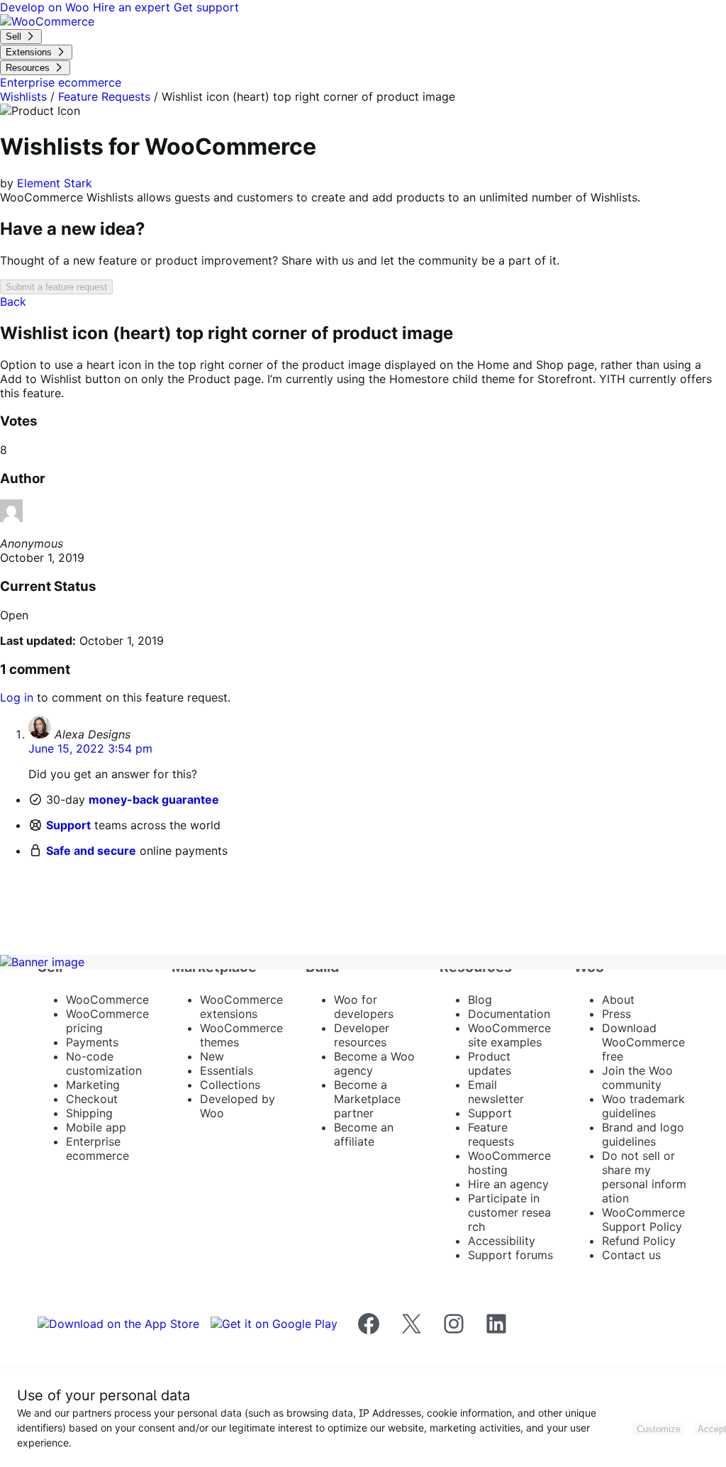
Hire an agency (508, 1184)
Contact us (631, 1255)
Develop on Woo (46, 7)
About (618, 999)
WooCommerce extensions (241, 1006)
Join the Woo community (637, 1077)
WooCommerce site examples (509, 1035)
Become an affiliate (363, 1134)
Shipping (89, 1113)
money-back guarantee (154, 799)
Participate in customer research (509, 1212)
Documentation (509, 1014)
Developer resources (361, 1035)
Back (13, 301)
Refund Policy (639, 1241)
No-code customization (104, 1063)
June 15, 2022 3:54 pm (90, 748)
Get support (206, 7)
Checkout (92, 1099)
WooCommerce (107, 999)
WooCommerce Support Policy (643, 1219)
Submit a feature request (56, 287)
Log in (16, 697)
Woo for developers (363, 1006)
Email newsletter (496, 1092)
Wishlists (23, 96)
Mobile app (96, 1127)
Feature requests (491, 1134)
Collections (230, 1085)
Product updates (489, 1063)
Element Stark (54, 183)
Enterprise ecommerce (97, 1148)
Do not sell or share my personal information (644, 1176)
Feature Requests (104, 96)
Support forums (510, 1255)
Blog (480, 999)
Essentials (226, 1070)
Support (68, 825)
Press (616, 1014)
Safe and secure (91, 850)
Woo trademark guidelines (643, 1106)
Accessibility (501, 1241)
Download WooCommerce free (643, 1042)
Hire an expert (133, 7)
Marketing (93, 1085)
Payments (92, 1042)
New (212, 1056)
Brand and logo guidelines (643, 1134)
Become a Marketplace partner (367, 1099)
